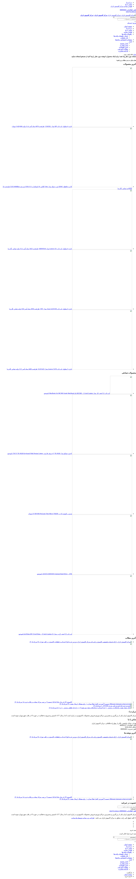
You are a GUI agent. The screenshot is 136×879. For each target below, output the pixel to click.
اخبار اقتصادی (123, 47)
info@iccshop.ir (131, 11)
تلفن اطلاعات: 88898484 (128, 10)
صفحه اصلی (128, 26)
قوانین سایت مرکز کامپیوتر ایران (121, 6)
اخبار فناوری (124, 45)
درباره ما (129, 2)
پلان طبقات (124, 38)
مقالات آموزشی (123, 49)
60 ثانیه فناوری (123, 51)
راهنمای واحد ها (127, 34)
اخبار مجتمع (124, 43)
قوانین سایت (128, 32)
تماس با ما (128, 4)
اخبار (130, 41)
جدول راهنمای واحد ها (121, 36)
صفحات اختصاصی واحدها (123, 40)
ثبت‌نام (133, 809)
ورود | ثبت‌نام (131, 23)
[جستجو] (135, 21)
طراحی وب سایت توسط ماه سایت (82, 818)
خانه (134, 54)
